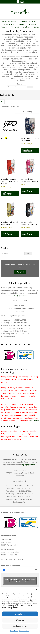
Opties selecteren (27, 150)
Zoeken (30, 87)
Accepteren (20, 614)
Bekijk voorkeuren (20, 626)
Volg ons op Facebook (10, 565)
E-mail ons (20, 272)
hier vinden (34, 421)
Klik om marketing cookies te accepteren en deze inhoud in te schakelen (20, 580)
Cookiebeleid (14, 631)
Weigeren (20, 620)
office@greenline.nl (20, 296)
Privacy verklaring (24, 631)
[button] (37, 590)
